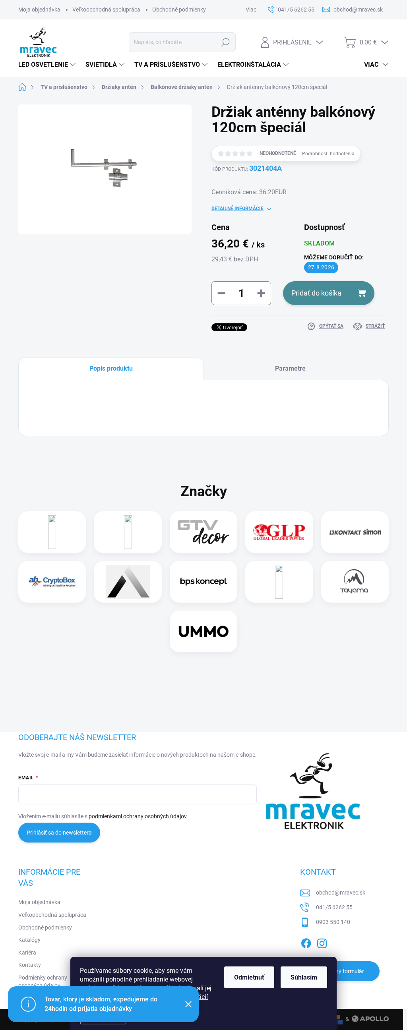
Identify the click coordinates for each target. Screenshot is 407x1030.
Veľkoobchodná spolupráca (106, 9)
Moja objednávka (39, 9)
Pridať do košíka (316, 293)
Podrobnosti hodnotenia (328, 154)
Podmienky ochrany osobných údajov (42, 981)
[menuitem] (48, 65)
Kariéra (27, 952)
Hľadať (225, 42)
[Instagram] (322, 942)
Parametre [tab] (290, 368)
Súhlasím (304, 977)
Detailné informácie (237, 208)
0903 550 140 (333, 922)
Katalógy (29, 940)
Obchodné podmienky (179, 9)
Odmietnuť (249, 977)
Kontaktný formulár (340, 971)
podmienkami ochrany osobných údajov (138, 816)
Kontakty (29, 965)
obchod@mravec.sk (340, 892)
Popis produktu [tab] (111, 368)
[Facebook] (306, 942)
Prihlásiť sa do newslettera (59, 832)
